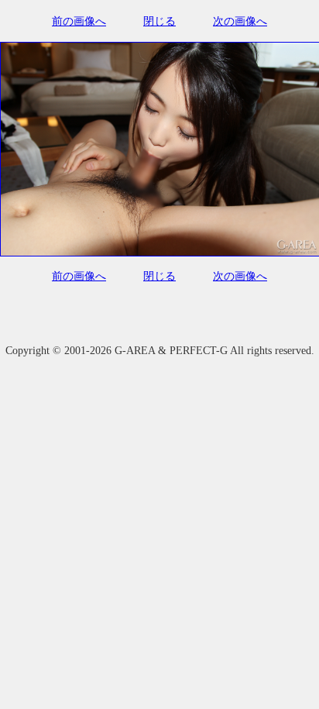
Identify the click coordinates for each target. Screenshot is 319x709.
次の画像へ (240, 21)
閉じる (159, 21)
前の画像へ (79, 21)
